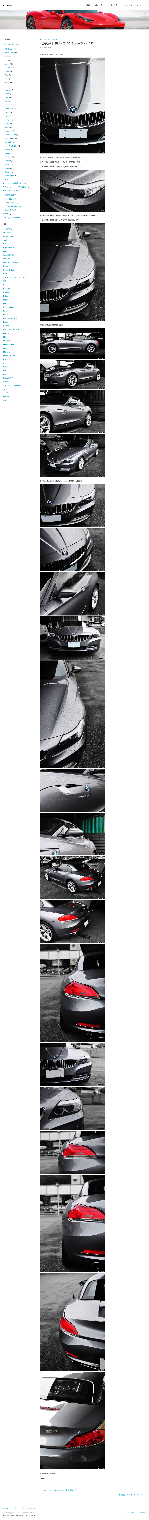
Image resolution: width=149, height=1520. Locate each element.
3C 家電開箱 (9, 195)
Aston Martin (10, 53)
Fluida (134, 1513)
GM (6, 79)
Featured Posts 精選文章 (12, 183)
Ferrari (7, 71)
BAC (6, 60)
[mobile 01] (144, 5)
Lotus (7, 116)
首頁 (88, 5)
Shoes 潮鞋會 (10, 210)
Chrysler (8, 67)
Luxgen (8, 120)
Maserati (8, 123)
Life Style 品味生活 (10, 191)
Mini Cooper (9, 138)
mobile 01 (31, 1508)
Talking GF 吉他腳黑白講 (12, 217)
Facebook (7, 1508)
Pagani (7, 153)
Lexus (7, 112)
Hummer (8, 86)
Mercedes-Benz (11, 135)
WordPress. (142, 1513)
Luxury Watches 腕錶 (13, 206)
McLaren (8, 131)
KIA (6, 101)
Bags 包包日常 (10, 199)
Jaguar (7, 97)
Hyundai (8, 90)
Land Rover (9, 108)
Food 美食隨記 (10, 202)
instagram (19, 1508)
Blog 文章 (99, 5)
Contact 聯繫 (127, 5)
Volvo (7, 179)
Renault (8, 161)
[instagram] (141, 5)
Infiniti (7, 94)
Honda (7, 82)
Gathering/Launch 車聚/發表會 (14, 187)
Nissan (7, 150)
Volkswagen (9, 176)
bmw (44, 39)
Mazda (7, 127)
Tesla (7, 168)
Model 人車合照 (11, 146)
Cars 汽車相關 (52, 39)
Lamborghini (10, 105)
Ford (6, 75)
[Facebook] (137, 5)
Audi (6, 56)
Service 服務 (112, 5)
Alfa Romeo (9, 49)
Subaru (7, 164)
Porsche (8, 157)
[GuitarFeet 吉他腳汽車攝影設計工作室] (8, 5)
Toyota (7, 172)
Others (6, 214)
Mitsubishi (9, 142)
